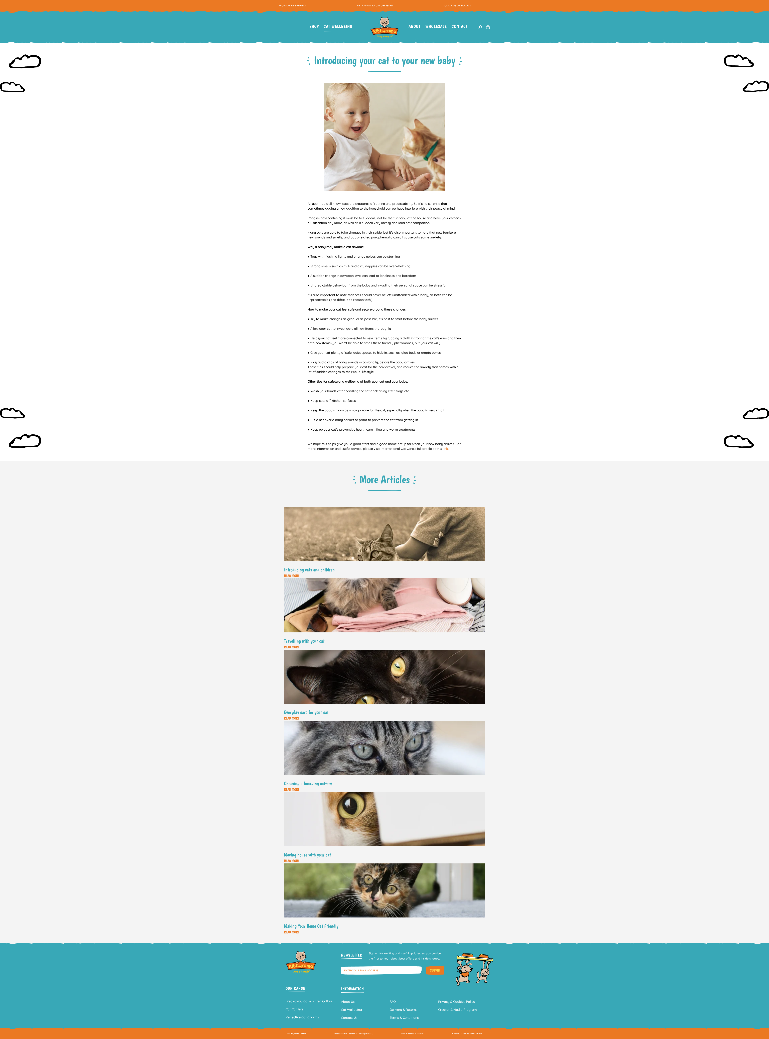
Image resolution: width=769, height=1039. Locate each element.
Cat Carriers (294, 1009)
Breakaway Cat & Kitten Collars (309, 1001)
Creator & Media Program (457, 1010)
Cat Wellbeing (338, 26)
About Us (348, 1002)
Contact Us (349, 1018)
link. (446, 449)
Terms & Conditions (404, 1018)
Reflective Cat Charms (302, 1017)
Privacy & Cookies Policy (456, 1002)
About (415, 26)
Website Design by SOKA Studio (467, 1033)
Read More (291, 576)
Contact (460, 26)
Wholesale (436, 26)
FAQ (393, 1002)
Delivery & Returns (403, 1010)
